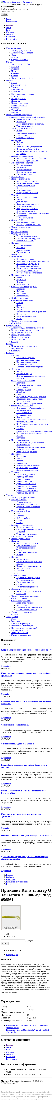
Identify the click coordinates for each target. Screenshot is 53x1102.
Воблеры (20, 461)
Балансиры (21, 456)
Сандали (15, 73)
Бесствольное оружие (25, 222)
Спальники (21, 594)
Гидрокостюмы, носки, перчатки (25, 330)
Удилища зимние (23, 479)
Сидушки (20, 532)
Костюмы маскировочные (22, 94)
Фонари (14, 341)
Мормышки (21, 463)
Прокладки (21, 314)
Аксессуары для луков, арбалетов (31, 158)
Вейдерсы (15, 69)
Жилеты (15, 87)
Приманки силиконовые (27, 470)
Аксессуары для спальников (28, 591)
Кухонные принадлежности (28, 566)
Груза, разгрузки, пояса (21, 332)
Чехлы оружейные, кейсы (27, 149)
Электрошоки (22, 296)
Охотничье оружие (19, 234)
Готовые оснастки (24, 413)
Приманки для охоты (20, 275)
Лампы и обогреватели (26, 504)
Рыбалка (10, 353)
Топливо (20, 509)
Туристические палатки (26, 552)
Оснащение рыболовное (22, 406)
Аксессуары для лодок (21, 50)
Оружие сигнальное (20, 229)
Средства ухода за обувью (22, 78)
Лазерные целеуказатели (27, 209)
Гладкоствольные (24, 245)
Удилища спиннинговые (27, 490)
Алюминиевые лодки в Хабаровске (17, 744)
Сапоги (14, 76)
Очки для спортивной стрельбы (30, 124)
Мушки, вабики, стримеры (28, 465)
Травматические (23, 252)
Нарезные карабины (25, 241)
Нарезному (21, 167)
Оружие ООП (17, 220)
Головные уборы (18, 85)
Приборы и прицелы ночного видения (33, 213)
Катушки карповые (24, 364)
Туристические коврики (27, 534)
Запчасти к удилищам (26, 474)
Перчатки (15, 101)
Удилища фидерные (25, 493)
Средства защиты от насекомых (25, 596)
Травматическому (24, 174)
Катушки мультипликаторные (29, 367)
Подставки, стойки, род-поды (29, 399)
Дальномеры (22, 202)
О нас (8, 27)
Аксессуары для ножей (26, 181)
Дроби (19, 305)
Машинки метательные (26, 119)
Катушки (15, 355)
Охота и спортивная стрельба (19, 115)
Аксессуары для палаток (27, 543)
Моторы (15, 57)
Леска (19, 371)
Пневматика (16, 257)
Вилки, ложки (22, 559)
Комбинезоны (17, 89)
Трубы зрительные (24, 218)
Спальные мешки (19, 589)
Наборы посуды (23, 568)
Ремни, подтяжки (19, 105)
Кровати (20, 516)
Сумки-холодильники (20, 600)
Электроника (12, 616)
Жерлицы (20, 383)
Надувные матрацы (25, 527)
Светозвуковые (23, 250)
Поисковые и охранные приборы (25, 628)
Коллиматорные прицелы (27, 204)
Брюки (14, 82)
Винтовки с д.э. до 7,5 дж (27, 266)
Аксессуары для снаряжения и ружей (27, 328)
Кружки (20, 564)
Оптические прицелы (26, 211)
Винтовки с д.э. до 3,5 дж (27, 264)
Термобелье (16, 110)
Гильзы (19, 303)
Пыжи (19, 319)
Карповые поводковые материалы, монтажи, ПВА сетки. (31, 420)
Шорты (14, 112)
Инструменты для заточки (27, 183)
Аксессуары (21, 605)
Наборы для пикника (20, 539)
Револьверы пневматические (29, 273)
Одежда (9, 80)
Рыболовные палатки (25, 548)
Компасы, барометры (20, 623)
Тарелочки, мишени (25, 126)
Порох (19, 309)
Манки (19, 277)
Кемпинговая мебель (20, 511)
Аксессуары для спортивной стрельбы (28, 117)
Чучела (19, 282)
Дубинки (20, 291)
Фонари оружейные (25, 137)
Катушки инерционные (26, 362)
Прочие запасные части (26, 172)
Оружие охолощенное (21, 227)
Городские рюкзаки (25, 580)
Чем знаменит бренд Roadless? (15, 725)
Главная (9, 25)
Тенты (19, 550)
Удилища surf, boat (24, 477)
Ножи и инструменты (20, 179)
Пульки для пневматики (27, 270)
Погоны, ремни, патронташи (29, 147)
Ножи (19, 188)
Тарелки (20, 571)
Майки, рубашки (18, 99)
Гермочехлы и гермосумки (28, 578)
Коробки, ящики (23, 390)
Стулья (19, 523)
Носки (14, 71)
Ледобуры (20, 392)
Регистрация (11, 21)
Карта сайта (11, 39)
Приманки (21, 280)
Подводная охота (13, 325)
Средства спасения (19, 60)
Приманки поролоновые (27, 468)
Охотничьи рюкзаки (25, 582)
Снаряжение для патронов (22, 300)
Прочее (9, 344)
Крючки (20, 429)
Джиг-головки (22, 417)
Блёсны (19, 458)
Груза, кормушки (23, 415)
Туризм (9, 495)
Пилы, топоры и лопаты (27, 192)
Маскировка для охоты (26, 133)
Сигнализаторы (23, 401)
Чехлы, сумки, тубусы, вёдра (29, 403)
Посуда (14, 557)
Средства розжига (19, 598)
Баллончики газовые (25, 259)
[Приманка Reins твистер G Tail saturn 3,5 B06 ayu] (11, 930)
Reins (8, 884)
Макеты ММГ (17, 176)
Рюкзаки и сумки (18, 575)
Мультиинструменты (25, 186)
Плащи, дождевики (19, 103)
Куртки (14, 96)
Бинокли (20, 199)
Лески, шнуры (17, 369)
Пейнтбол (15, 254)
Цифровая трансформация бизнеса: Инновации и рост (26, 650)
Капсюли (20, 307)
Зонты (19, 513)
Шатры (19, 555)
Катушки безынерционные (28, 360)
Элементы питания (19, 633)
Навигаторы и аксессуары (22, 626)
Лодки (14, 55)
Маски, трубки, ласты (20, 335)
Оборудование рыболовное (23, 380)
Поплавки (20, 438)
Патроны (15, 243)
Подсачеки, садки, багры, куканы (31, 396)
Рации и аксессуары (20, 630)
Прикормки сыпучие (25, 449)
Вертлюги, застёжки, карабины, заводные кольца (30, 409)
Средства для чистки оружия (24, 321)
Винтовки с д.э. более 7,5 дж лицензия (33, 261)
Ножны (19, 144)
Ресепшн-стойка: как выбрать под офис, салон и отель (26, 835)
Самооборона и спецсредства (24, 286)
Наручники (21, 293)
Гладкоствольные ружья (26, 236)
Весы (13, 619)
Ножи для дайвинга (20, 337)
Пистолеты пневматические (28, 268)
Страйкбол (16, 323)
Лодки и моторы (13, 48)
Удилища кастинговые (26, 484)
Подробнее (6, 666)
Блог (8, 30)
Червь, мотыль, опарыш (26, 451)
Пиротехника (17, 348)
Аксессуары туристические (23, 497)
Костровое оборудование (22, 536)
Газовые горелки (23, 502)
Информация (12, 955)
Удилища (15, 472)
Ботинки (15, 66)
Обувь (9, 62)
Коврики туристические (22, 525)
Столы (19, 520)
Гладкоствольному (24, 165)
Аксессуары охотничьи (21, 128)
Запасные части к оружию (22, 163)
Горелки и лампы (18, 500)
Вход (8, 19)
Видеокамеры (17, 621)
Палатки (15, 541)
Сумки (19, 584)
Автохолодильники (25, 603)
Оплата (9, 34)
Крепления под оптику (26, 206)
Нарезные (20, 248)
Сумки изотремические (26, 610)
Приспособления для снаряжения (31, 312)
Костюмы (15, 92)
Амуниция (16, 140)
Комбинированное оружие (28, 238)
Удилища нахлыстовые (26, 486)
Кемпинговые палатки (26, 545)
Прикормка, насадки (20, 440)
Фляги (19, 573)
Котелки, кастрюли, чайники (29, 561)
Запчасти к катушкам (25, 358)
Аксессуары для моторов (22, 53)
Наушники (21, 121)
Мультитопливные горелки (28, 506)
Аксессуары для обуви (21, 64)
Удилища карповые (24, 481)
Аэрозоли (20, 289)
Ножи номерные (23, 190)
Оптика (14, 195)
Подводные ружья (19, 339)
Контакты (10, 37)
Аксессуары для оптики (26, 197)
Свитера (15, 108)
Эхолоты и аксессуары (21, 635)
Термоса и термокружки (22, 612)
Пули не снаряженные (26, 316)
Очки (18, 394)
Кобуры (19, 142)
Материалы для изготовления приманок (34, 431)
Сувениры (15, 351)
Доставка (10, 32)
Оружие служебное (19, 231)
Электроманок (22, 284)
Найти (4, 14)
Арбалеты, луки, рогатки (22, 156)
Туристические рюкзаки (27, 587)
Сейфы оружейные (19, 298)
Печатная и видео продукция (24, 346)
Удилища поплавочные (26, 488)
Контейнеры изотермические (29, 607)
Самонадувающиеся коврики (29, 529)
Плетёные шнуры (24, 374)
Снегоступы (21, 135)
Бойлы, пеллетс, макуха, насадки (30, 447)
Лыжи (19, 131)
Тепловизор (21, 215)
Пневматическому (24, 170)
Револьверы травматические (28, 225)
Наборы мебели (23, 518)
